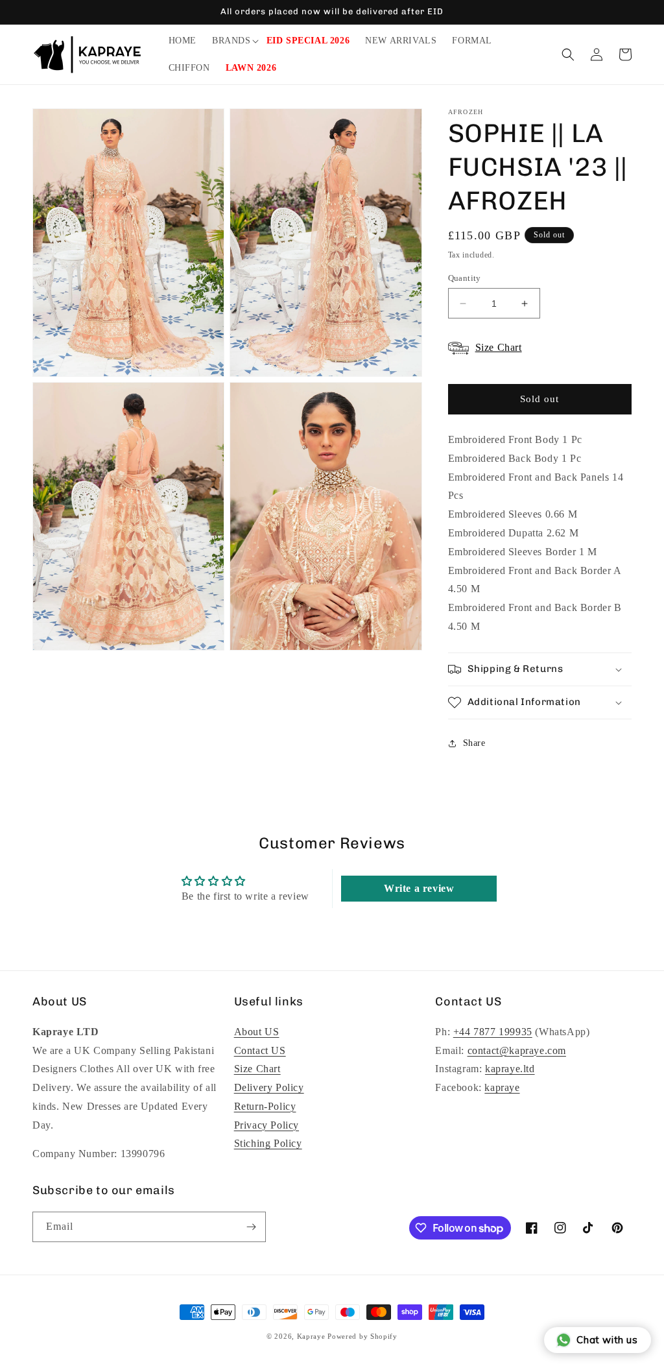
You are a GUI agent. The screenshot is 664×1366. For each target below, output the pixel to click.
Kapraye (311, 1336)
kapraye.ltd (510, 1068)
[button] (231, 41)
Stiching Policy (268, 1143)
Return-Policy (265, 1106)
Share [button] (474, 743)
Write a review (419, 888)
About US (256, 1031)
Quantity (464, 278)
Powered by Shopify (362, 1336)
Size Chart (257, 1068)
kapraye (501, 1087)
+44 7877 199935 (492, 1031)
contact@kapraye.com (517, 1050)
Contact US (260, 1050)
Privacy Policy (266, 1125)
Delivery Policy (269, 1087)
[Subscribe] (251, 1227)
